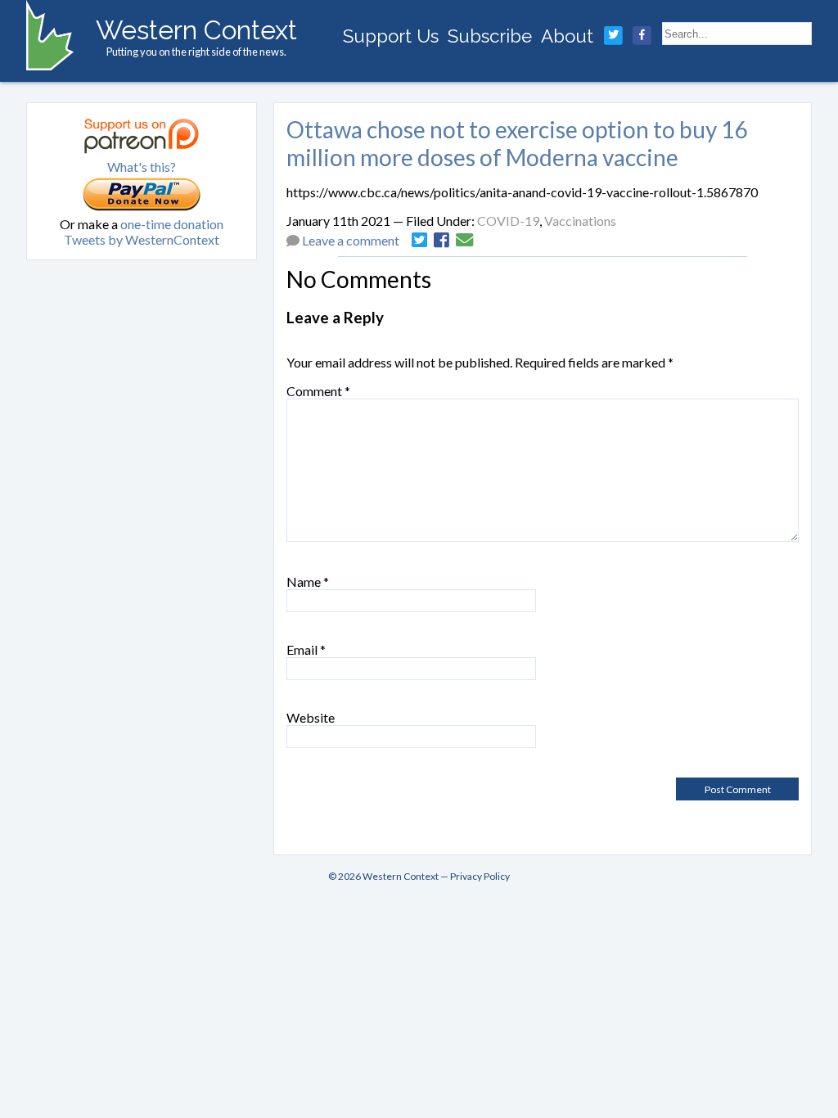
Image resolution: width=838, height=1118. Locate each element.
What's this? (141, 166)
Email (306, 649)
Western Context (196, 30)
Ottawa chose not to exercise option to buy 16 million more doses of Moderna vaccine (516, 143)
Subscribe (490, 36)
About (567, 36)
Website (310, 717)
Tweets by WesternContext (141, 239)
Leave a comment (350, 240)
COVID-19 (508, 220)
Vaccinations (580, 220)
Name (307, 581)
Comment (318, 391)
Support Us (391, 36)
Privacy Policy (480, 876)
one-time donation (171, 224)
